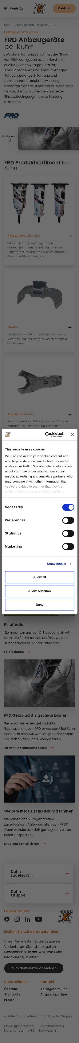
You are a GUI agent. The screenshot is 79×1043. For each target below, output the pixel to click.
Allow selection (39, 591)
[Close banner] (72, 434)
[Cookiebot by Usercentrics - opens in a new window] (47, 434)
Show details (56, 564)
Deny (39, 604)
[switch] (68, 520)
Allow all (39, 577)
